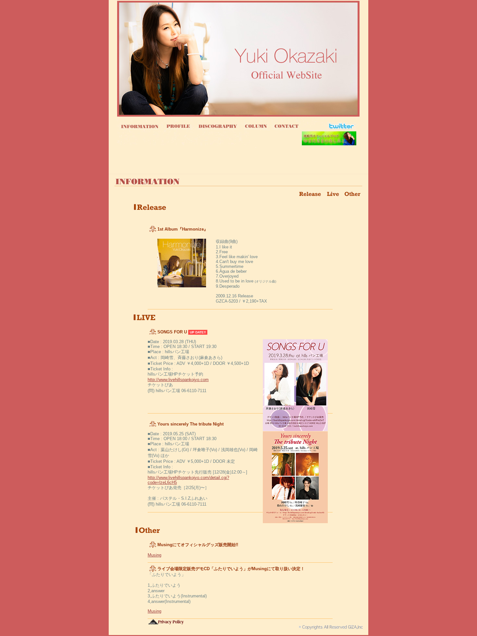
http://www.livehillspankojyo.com (178, 379)
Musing (154, 555)
